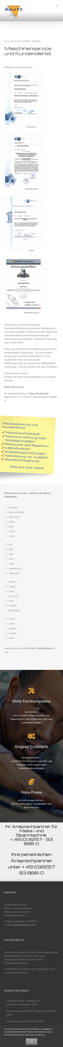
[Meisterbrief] (23, 73)
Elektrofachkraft (31, 189)
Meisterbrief (31, 127)
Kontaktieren (44, 648)
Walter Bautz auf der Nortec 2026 (25, 1021)
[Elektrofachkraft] (23, 135)
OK (31, 1041)
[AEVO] (23, 197)
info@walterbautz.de (23, 924)
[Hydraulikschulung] (23, 259)
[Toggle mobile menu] (57, 5)
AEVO (31, 250)
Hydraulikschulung (31, 312)
